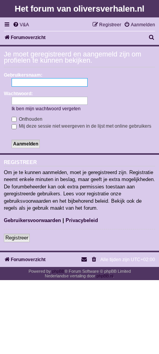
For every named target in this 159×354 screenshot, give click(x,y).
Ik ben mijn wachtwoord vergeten (46, 108)
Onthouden (30, 119)
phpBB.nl (104, 276)
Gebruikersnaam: (23, 75)
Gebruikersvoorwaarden (32, 220)
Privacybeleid (82, 220)
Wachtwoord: (18, 93)
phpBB (58, 271)
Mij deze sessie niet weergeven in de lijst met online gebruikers (84, 126)
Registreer (16, 238)
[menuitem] (21, 25)
